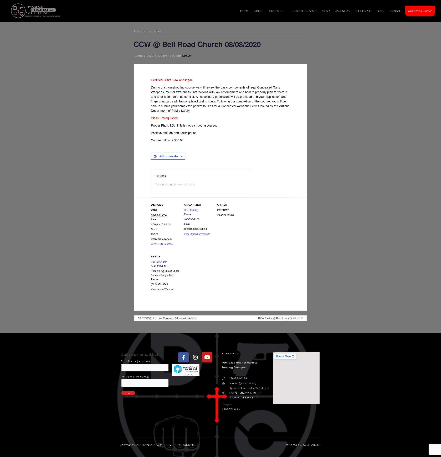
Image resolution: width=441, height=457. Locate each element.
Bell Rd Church (159, 261)
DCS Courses (165, 244)
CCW (153, 244)
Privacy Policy (231, 409)
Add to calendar (168, 156)
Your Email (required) (135, 376)
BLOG (380, 11)
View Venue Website (162, 289)
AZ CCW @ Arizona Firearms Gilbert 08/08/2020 (167, 318)
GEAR (326, 11)
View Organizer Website (197, 234)
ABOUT (259, 11)
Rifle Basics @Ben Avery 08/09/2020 (281, 318)
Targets (227, 404)
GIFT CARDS (363, 11)
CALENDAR (342, 11)
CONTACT (396, 11)
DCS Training (191, 210)
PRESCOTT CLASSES (304, 11)
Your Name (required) (135, 361)
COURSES (275, 11)
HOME (244, 11)
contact (230, 353)
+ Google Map (166, 275)
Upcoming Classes (420, 11)
